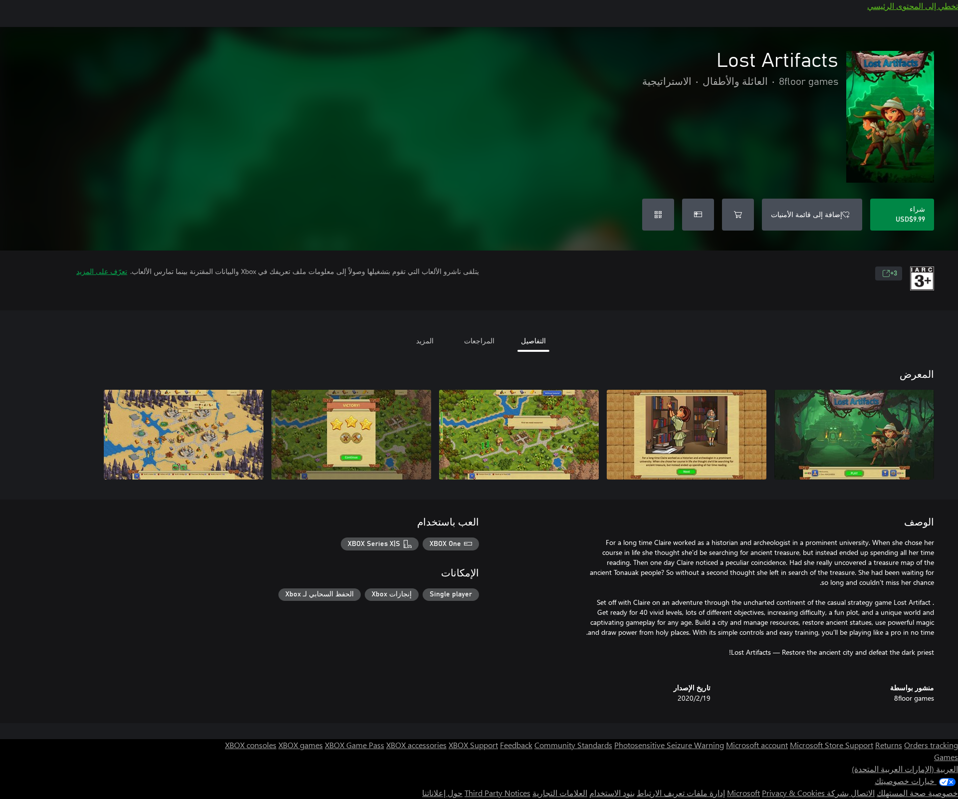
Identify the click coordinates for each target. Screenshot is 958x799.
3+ (893, 273)
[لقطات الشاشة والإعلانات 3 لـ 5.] (519, 435)
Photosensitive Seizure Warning (669, 745)
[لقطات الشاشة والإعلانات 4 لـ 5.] (351, 435)
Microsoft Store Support (831, 745)
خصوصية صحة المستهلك (917, 793)
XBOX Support (473, 745)
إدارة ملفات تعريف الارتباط (681, 793)
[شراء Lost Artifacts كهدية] (698, 215)
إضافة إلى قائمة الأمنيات (806, 214)
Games (946, 757)
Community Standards (573, 745)
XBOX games (300, 745)
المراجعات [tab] (479, 340)
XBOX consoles (250, 745)
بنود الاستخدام (612, 793)
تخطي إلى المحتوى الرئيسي (912, 5)
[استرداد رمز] (658, 215)
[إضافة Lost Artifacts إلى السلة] (738, 215)
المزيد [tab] (425, 340)
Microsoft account (757, 745)
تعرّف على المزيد (101, 271)
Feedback (516, 745)
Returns (888, 745)
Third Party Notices (497, 793)
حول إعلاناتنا (442, 793)
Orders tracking (931, 745)
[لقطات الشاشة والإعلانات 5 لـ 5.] (183, 435)
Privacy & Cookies (793, 793)
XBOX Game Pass (354, 745)
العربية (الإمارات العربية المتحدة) (905, 769)
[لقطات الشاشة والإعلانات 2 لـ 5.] (686, 435)
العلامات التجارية (559, 793)
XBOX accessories (416, 745)
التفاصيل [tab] (533, 340)
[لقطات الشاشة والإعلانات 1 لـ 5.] (854, 435)
